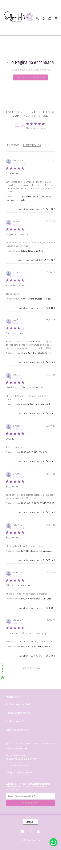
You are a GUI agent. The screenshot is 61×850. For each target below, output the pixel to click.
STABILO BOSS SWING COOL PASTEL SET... (36, 198)
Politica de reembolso (18, 713)
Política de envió (15, 721)
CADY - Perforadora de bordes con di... (36, 404)
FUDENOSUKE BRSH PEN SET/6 (34, 452)
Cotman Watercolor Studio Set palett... (36, 299)
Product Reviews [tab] (32, 144)
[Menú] (56, 17)
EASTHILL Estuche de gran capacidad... (36, 551)
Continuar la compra (28, 77)
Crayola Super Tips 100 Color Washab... (36, 353)
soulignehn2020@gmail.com (21, 759)
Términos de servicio (17, 730)
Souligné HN (34, 840)
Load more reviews (30, 667)
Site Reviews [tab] (12, 144)
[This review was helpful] (47, 209)
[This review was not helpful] (52, 209)
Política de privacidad (18, 704)
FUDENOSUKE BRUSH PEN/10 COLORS (37, 503)
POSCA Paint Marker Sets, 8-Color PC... (36, 646)
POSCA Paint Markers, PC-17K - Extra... (36, 598)
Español (29, 822)
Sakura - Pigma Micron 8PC (32, 251)
